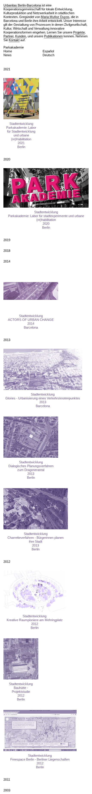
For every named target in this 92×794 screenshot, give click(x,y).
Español (48, 51)
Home (7, 51)
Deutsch (48, 55)
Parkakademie (13, 47)
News (7, 55)
